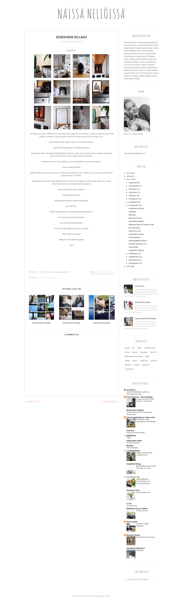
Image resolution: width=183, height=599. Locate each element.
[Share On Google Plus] (107, 272)
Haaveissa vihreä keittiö (135, 432)
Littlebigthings (133, 450)
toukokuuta (133, 205)
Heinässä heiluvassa (135, 548)
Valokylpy (139, 550)
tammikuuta (133, 263)
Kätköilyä (132, 211)
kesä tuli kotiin (134, 228)
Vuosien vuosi (131, 505)
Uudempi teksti (33, 401)
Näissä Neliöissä (91, 14)
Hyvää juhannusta (143, 492)
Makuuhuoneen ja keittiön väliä (141, 224)
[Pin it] (111, 272)
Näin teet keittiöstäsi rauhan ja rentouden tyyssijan (138, 393)
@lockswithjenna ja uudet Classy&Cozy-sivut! (145, 467)
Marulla (129, 445)
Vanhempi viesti (110, 401)
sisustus (145, 365)
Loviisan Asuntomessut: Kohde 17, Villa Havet (145, 400)
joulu (127, 352)
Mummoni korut (135, 218)
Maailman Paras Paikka (137, 508)
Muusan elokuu (133, 535)
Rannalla (132, 215)
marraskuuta (134, 186)
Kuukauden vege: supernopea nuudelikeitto (146, 420)
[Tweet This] (98, 272)
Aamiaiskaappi (132, 447)
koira (127, 361)
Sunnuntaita (133, 247)
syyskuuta (133, 192)
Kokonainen (139, 286)
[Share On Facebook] (102, 272)
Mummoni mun (135, 231)
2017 (129, 179)
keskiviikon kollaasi (47, 277)
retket (137, 365)
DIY (133, 348)
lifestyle (144, 361)
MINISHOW (131, 435)
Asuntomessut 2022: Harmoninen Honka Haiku (139, 413)
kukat (134, 361)
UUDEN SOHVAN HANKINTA (142, 525)
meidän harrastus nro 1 (138, 244)
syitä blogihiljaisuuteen (138, 240)
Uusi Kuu (130, 430)
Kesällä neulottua (133, 443)
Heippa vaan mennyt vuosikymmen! (144, 454)
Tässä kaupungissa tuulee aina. (140, 417)
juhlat (135, 352)
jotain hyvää (149, 348)
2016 (129, 266)
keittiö (153, 352)
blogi (127, 348)
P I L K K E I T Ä (132, 477)
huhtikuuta (133, 253)
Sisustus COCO (133, 490)
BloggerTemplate (105, 596)
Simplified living (133, 464)
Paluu (128, 438)
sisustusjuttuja (134, 237)
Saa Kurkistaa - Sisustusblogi (139, 397)
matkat (128, 365)
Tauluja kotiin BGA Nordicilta (145, 318)
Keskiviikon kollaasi (136, 208)
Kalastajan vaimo (134, 440)
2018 (129, 176)
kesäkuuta (133, 202)
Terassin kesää (142, 510)
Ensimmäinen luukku (143, 302)
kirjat (147, 356)
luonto (153, 361)
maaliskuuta (133, 257)
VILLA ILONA (131, 522)
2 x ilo (129, 503)
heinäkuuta (133, 199)
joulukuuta (133, 182)
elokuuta (132, 195)
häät (139, 348)
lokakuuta (133, 189)
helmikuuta (133, 260)
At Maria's (131, 390)
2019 (129, 173)
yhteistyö (129, 369)
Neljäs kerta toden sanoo (145, 537)
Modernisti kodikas (135, 410)
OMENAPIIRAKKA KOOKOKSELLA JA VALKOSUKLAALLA (143, 481)
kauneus (144, 352)
